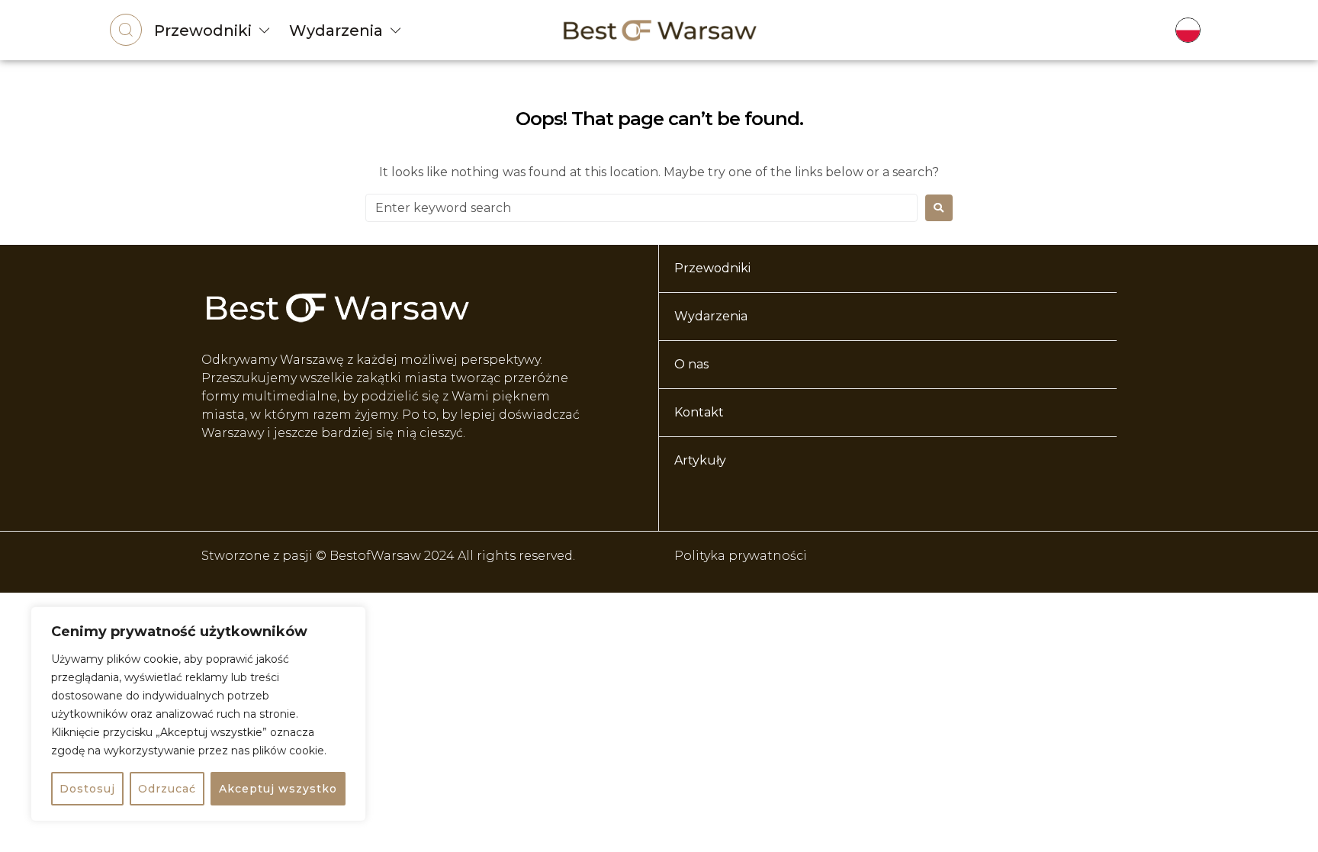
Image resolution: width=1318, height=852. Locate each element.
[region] (198, 713)
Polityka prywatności (740, 555)
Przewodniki (203, 30)
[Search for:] (641, 208)
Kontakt (699, 412)
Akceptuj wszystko (278, 789)
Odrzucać (167, 789)
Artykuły (700, 460)
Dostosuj (87, 789)
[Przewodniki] (264, 30)
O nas (691, 364)
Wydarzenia (336, 30)
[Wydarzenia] (396, 30)
